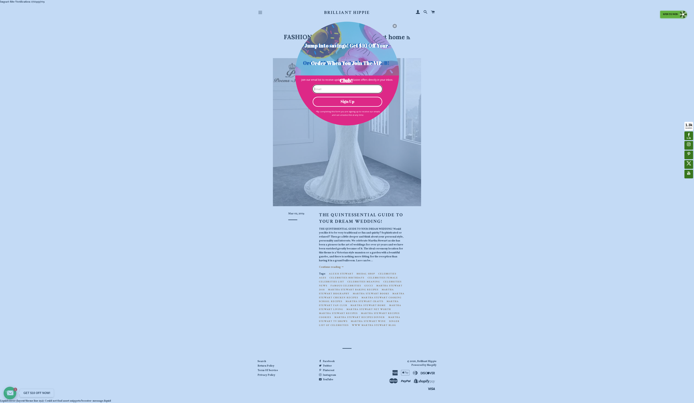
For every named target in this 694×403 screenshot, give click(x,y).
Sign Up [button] (347, 101)
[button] (395, 26)
